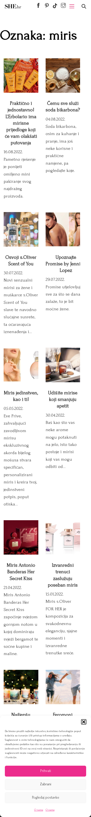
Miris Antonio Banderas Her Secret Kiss (21, 571)
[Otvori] (84, 6)
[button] (83, 721)
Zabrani (45, 784)
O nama (38, 809)
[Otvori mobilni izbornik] (71, 6)
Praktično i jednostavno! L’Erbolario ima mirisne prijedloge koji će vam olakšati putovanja (21, 122)
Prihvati (45, 771)
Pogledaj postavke (45, 797)
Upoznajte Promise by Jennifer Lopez (66, 263)
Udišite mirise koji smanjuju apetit (62, 399)
